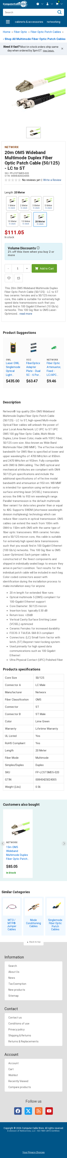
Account (13, 1063)
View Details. (48, 51)
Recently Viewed (18, 1081)
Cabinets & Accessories (29, 21)
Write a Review (52, 180)
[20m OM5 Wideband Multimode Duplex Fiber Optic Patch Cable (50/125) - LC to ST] (33, 93)
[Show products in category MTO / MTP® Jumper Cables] (11, 907)
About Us (13, 971)
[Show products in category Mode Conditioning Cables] (33, 907)
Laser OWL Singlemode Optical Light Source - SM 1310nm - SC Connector (13, 369)
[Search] (59, 12)
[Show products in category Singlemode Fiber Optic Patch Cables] (55, 907)
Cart (11, 1069)
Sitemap (13, 995)
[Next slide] (64, 843)
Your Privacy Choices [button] (34, 1152)
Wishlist (13, 1075)
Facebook (18, 1111)
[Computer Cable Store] (15, 4)
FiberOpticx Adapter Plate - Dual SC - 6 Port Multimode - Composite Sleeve (33, 369)
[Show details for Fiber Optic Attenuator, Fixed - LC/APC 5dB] (54, 347)
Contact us (15, 1017)
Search (12, 965)
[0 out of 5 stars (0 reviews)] (13, 180)
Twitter (28, 1111)
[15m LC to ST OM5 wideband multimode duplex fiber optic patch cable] (18, 829)
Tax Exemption (17, 983)
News (11, 977)
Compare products (19, 1087)
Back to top (35, 942)
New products (16, 989)
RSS (38, 1111)
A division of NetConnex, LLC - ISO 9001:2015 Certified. (33, 1131)
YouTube (49, 1111)
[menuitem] (40, 4)
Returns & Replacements (23, 1041)
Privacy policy (16, 1029)
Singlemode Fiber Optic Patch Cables (55, 925)
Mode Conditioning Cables (33, 923)
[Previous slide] (3, 843)
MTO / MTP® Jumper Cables (11, 925)
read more (26, 313)
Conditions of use (18, 1023)
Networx (12, 147)
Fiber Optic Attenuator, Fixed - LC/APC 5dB (54, 369)
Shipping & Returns (19, 1035)
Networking (53, 21)
